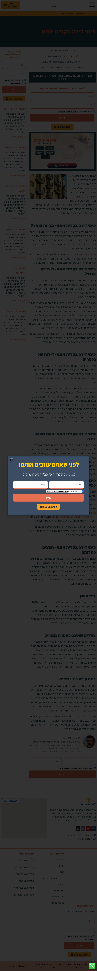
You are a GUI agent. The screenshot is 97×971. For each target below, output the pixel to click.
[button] (12, 460)
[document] (48, 485)
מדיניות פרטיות (62, 492)
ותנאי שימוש (51, 492)
